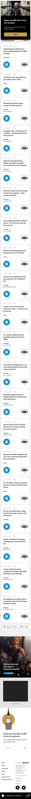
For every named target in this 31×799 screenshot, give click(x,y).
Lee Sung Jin (8, 345)
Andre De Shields (9, 405)
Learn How (9, 673)
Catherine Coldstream (10, 287)
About (3, 774)
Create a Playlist (6, 777)
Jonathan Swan (9, 579)
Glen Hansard (8, 111)
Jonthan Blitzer (9, 609)
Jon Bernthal (8, 141)
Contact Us (18, 783)
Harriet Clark (8, 435)
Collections (5, 768)
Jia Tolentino (8, 375)
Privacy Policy (19, 778)
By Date (3, 771)
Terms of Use (18, 781)
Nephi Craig (7, 549)
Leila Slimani (8, 231)
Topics (3, 765)
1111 (21, 627)
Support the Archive (7, 779)
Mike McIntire (8, 201)
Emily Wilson (8, 171)
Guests (3, 763)
